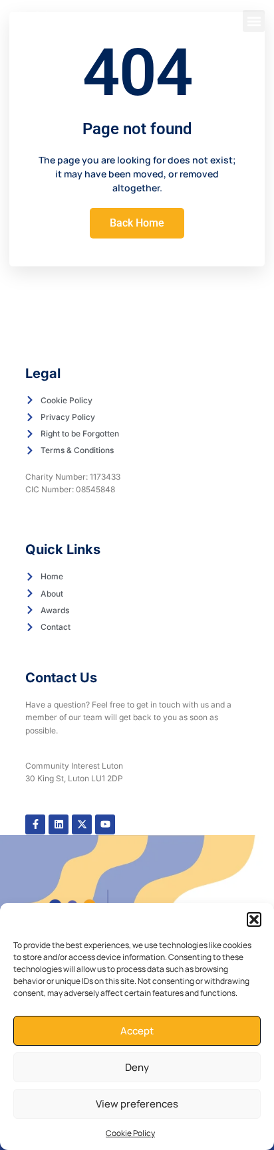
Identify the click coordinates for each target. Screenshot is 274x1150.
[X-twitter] (82, 824)
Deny (137, 1067)
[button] (254, 919)
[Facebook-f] (35, 824)
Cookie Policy (130, 1133)
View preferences (137, 1104)
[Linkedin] (58, 824)
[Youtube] (105, 824)
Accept (137, 1031)
